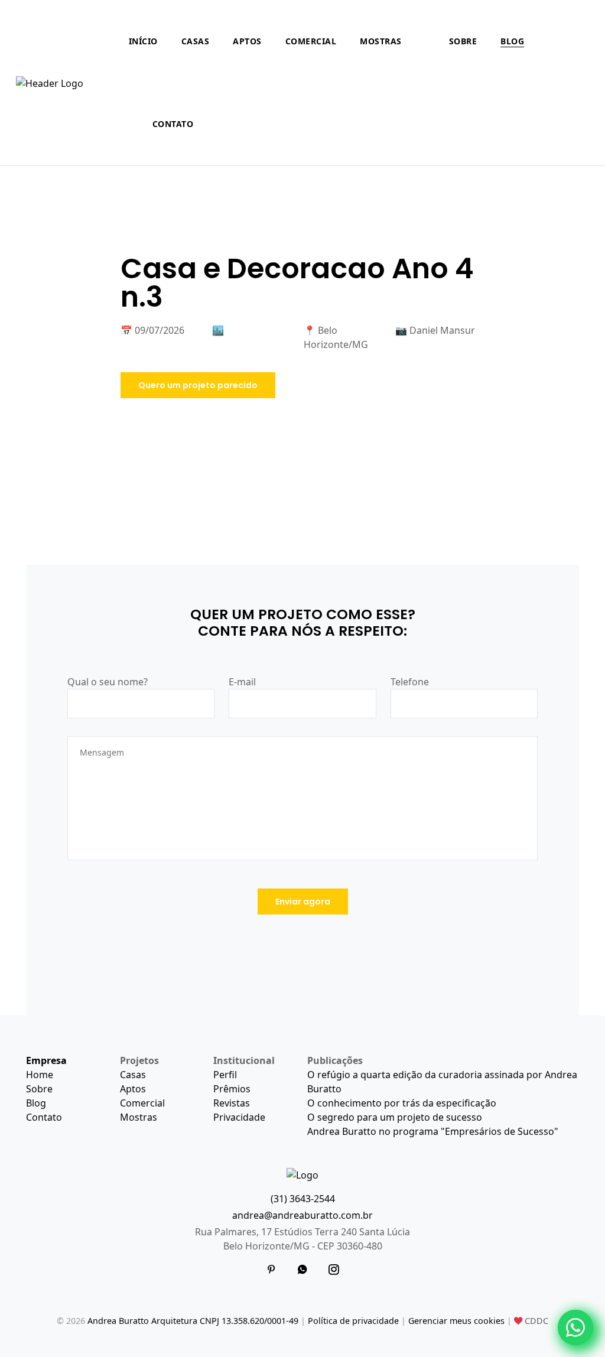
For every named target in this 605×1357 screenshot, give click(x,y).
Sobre (463, 41)
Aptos (247, 41)
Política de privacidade (353, 1320)
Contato (173, 123)
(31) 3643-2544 (303, 1198)
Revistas (231, 1102)
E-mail (242, 681)
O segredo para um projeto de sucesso (394, 1117)
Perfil (225, 1074)
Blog (512, 41)
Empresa (46, 1060)
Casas (195, 41)
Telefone (410, 681)
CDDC (535, 1320)
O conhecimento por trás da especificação (401, 1102)
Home (39, 1074)
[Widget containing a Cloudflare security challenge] (156, 951)
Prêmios (232, 1088)
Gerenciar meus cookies (456, 1320)
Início (143, 41)
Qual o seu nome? (107, 681)
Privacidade (239, 1117)
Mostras (381, 41)
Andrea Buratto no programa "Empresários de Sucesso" (432, 1131)
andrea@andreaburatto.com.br (302, 1215)
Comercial (311, 41)
